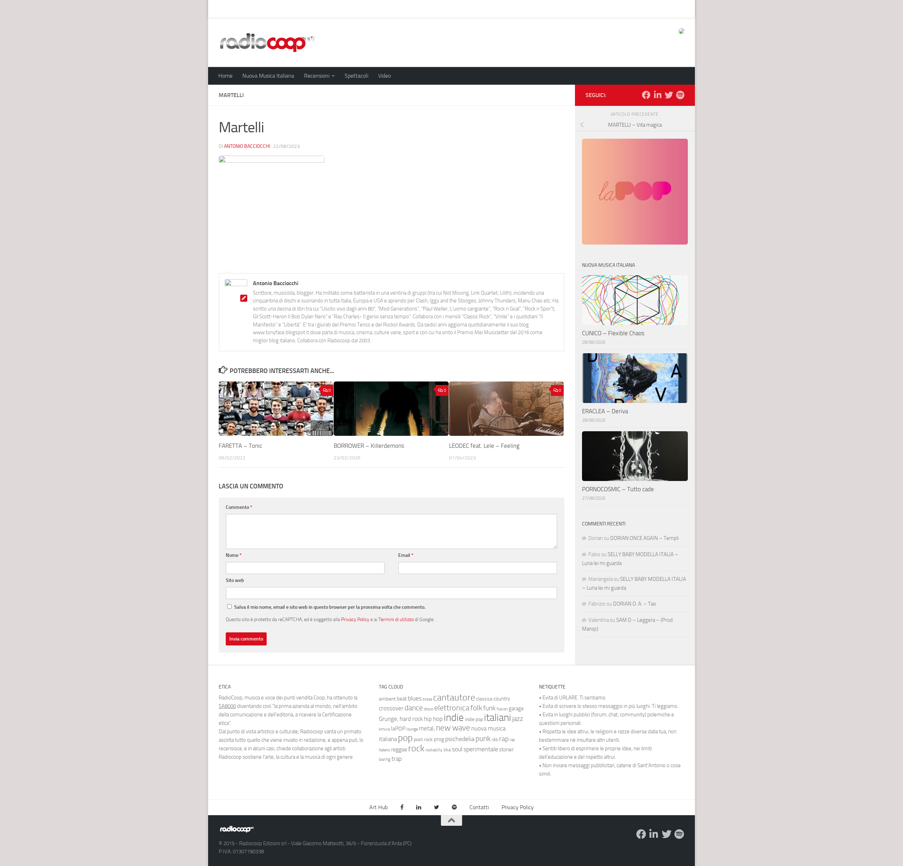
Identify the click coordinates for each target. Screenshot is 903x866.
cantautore (454, 697)
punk (483, 738)
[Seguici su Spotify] (680, 95)
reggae (399, 749)
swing (384, 759)
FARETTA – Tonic (240, 445)
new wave (453, 728)
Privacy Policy (355, 619)
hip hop (433, 718)
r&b (495, 739)
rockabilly (433, 749)
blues (415, 698)
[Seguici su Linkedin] (657, 95)
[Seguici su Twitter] (669, 95)
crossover (391, 708)
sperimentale (480, 749)
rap (504, 739)
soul (457, 749)
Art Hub (222, 8)
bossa (427, 699)
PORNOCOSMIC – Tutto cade (618, 489)
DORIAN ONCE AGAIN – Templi (644, 538)
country (501, 699)
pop (405, 738)
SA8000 (227, 706)
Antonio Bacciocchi (247, 146)
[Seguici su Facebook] (646, 95)
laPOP (398, 729)
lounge (412, 729)
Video (384, 75)
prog (439, 739)
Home (225, 75)
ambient (387, 699)
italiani (497, 717)
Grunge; (389, 719)
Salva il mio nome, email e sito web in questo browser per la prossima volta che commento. (329, 607)
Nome (234, 555)
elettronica (451, 707)
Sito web (235, 580)
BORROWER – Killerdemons (369, 445)
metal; (427, 728)
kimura (384, 729)
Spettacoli (356, 75)
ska (447, 750)
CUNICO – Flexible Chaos (613, 333)
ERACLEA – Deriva (605, 411)
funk (489, 708)
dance (414, 707)
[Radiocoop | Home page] (267, 42)
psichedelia (459, 739)
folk (476, 708)
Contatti (479, 807)
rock (416, 748)
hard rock (411, 719)
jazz (517, 719)
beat (402, 699)
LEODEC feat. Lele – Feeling (484, 445)
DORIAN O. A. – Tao (634, 604)
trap (397, 758)
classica (484, 699)
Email (405, 555)
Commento (239, 507)
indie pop (474, 719)
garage (516, 708)
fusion (502, 708)
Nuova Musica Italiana (268, 75)
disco (428, 708)
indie (454, 717)
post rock (423, 739)
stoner (506, 749)
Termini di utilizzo (396, 619)
